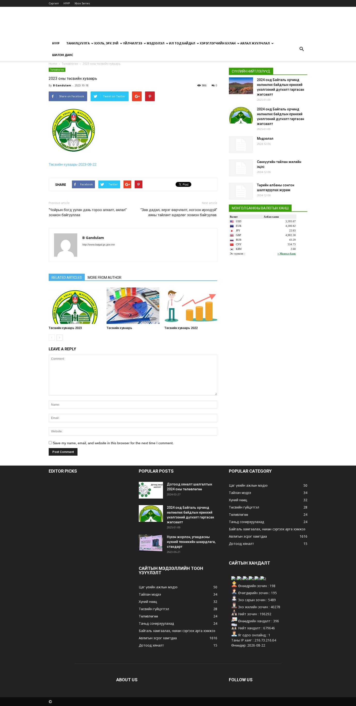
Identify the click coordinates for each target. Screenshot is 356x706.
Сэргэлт (54, 3)
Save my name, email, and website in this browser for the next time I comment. (113, 443)
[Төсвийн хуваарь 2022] (190, 305)
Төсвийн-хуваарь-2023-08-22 (72, 164)
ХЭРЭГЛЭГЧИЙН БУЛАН (218, 43)
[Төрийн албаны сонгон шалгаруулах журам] (241, 191)
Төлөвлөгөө (57, 69)
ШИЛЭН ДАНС (62, 55)
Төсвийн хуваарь (119, 328)
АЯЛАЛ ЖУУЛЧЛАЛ (255, 43)
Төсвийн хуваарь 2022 (181, 328)
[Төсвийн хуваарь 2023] (75, 305)
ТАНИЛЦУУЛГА (78, 43)
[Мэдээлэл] (241, 144)
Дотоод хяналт (151, 645)
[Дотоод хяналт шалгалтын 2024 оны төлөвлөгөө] (151, 490)
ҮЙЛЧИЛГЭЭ (132, 43)
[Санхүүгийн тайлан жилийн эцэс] (241, 167)
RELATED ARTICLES (67, 277)
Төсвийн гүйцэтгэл (154, 609)
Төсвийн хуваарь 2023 (65, 328)
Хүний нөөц (148, 601)
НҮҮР (66, 3)
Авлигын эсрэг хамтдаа (158, 638)
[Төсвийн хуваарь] (133, 305)
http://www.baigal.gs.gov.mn (98, 244)
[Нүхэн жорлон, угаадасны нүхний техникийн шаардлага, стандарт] (151, 542)
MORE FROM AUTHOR (104, 277)
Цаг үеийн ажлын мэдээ (158, 587)
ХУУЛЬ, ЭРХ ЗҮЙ (106, 43)
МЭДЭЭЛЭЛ (155, 43)
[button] (301, 49)
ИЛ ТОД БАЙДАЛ (182, 43)
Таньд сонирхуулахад (156, 623)
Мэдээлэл (265, 138)
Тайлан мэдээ (150, 594)
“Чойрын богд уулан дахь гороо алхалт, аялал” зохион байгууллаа (88, 212)
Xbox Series (82, 3)
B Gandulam (62, 85)
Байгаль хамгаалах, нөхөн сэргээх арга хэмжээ (177, 630)
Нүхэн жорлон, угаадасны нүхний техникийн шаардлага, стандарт (191, 542)
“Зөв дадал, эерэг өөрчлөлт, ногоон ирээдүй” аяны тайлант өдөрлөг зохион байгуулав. (178, 212)
